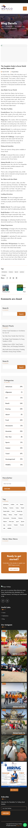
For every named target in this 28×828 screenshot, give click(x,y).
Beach (7, 403)
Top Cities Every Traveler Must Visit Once (13, 336)
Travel (7, 453)
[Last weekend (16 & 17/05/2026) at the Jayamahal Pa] (14, 669)
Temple (16, 525)
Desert (22, 508)
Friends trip (19, 511)
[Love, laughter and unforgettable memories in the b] (14, 643)
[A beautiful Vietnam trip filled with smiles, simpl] (14, 695)
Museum (20, 518)
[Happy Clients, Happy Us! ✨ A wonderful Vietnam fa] (14, 722)
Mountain (8, 431)
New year (11, 521)
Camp (17, 508)
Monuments (9, 426)
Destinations (5, 616)
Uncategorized (9, 26)
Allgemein (9, 392)
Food (7, 420)
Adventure (4, 272)
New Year (9, 437)
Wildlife (8, 465)
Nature (5, 521)
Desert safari (6, 511)
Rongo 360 (19, 825)
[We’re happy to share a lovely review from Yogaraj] (14, 748)
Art (6, 398)
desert (8, 414)
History (10, 514)
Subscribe (7, 489)
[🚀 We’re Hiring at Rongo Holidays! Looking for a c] (14, 774)
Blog (3, 619)
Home (2, 26)
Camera (11, 272)
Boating (8, 409)
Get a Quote (14, 569)
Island (20, 514)
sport (17, 521)
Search (5, 308)
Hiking (4, 514)
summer (22, 272)
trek (4, 528)
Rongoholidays (15, 71)
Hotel (15, 514)
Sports (16, 272)
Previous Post (6, 292)
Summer (8, 448)
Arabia (12, 504)
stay (4, 525)
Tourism (4, 275)
